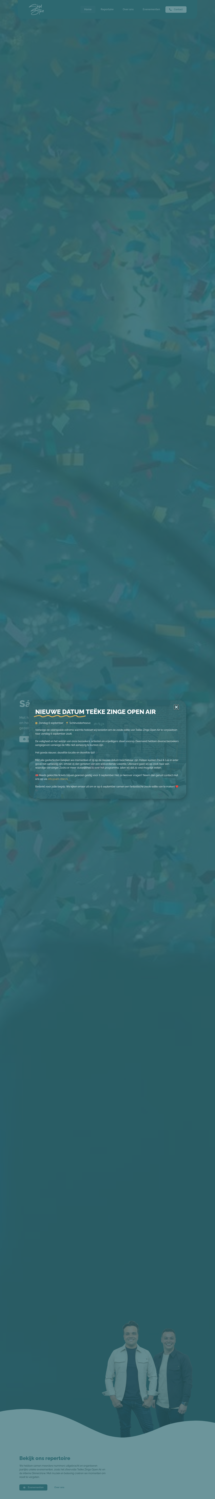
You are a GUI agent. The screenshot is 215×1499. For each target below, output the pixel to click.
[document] (107, 749)
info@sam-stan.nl (58, 779)
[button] (176, 707)
